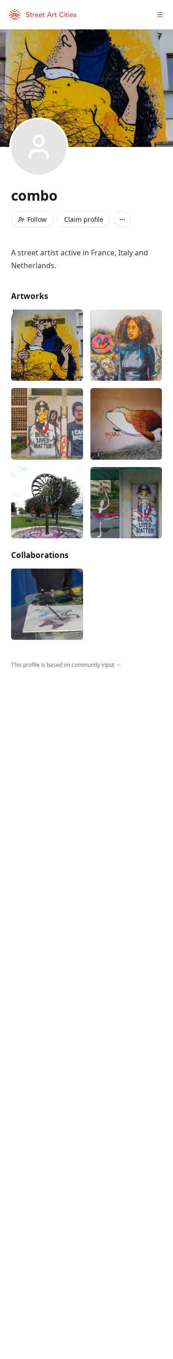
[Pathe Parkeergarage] (47, 604)
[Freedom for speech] (126, 345)
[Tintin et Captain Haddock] (47, 345)
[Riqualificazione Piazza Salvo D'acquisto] (47, 503)
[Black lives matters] (126, 503)
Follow (37, 219)
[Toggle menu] (160, 15)
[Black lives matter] (47, 424)
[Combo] (126, 424)
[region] (86, 754)
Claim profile (83, 219)
